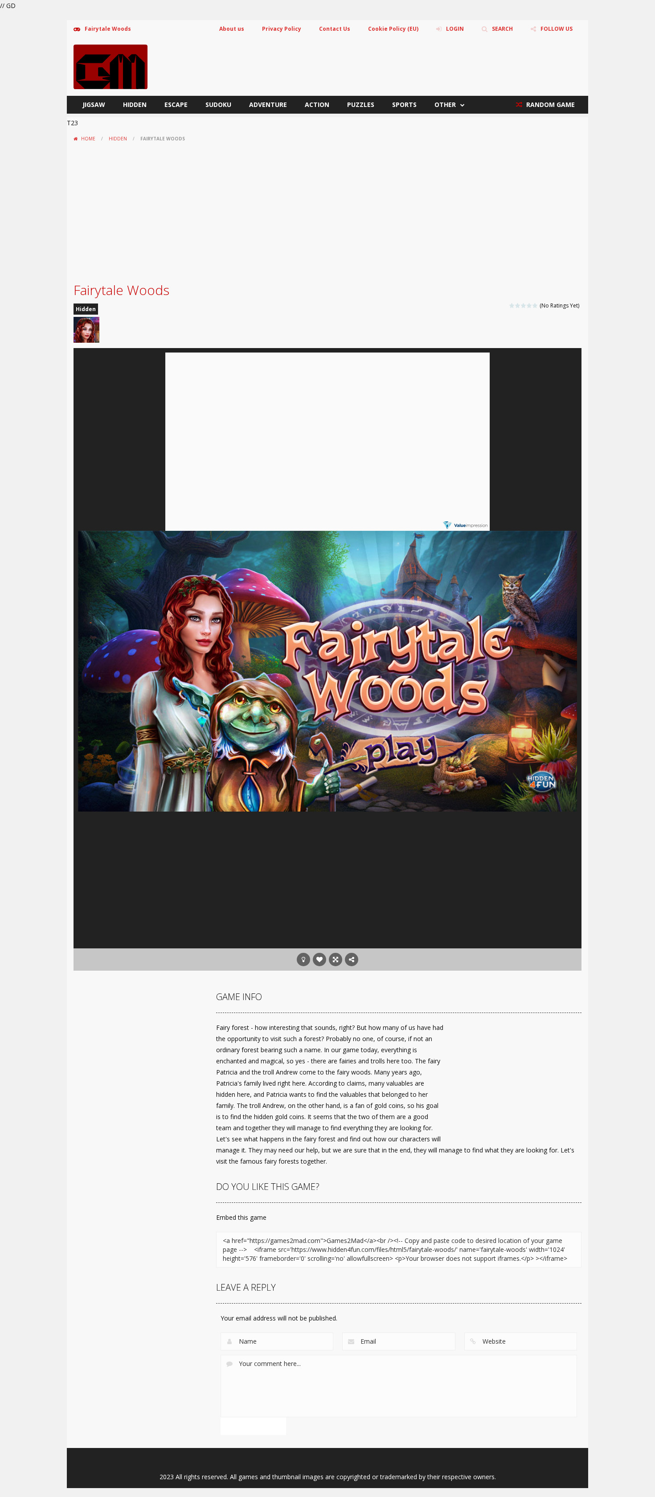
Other (445, 104)
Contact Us (334, 29)
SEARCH (502, 29)
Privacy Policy (281, 29)
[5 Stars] (535, 305)
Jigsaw (93, 104)
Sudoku (218, 104)
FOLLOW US (556, 29)
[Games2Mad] (110, 66)
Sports (404, 104)
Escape (176, 104)
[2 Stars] (518, 305)
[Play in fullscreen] (335, 959)
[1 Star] (512, 305)
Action (317, 104)
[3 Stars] (524, 305)
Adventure (268, 104)
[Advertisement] (327, 212)
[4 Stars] (529, 305)
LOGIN (455, 29)
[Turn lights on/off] (303, 959)
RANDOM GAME (549, 104)
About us (231, 29)
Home (88, 138)
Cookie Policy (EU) (393, 29)
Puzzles (360, 104)
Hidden (135, 104)
